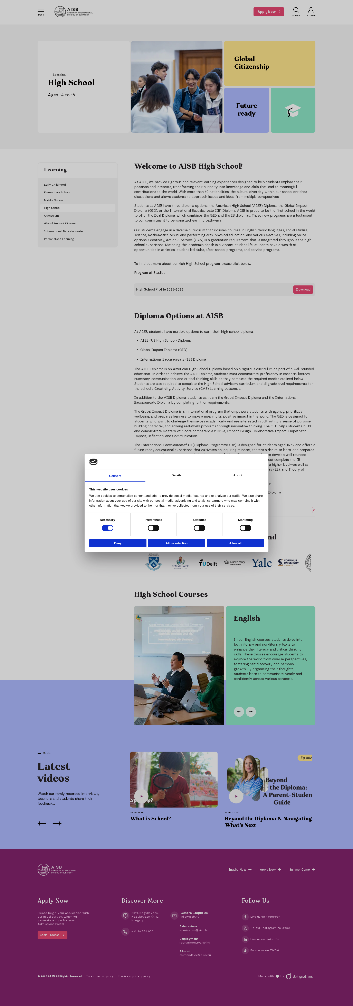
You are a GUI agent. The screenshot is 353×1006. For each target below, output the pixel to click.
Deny (118, 543)
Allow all (235, 543)
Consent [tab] (115, 476)
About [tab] (237, 475)
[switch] (153, 528)
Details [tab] (177, 475)
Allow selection (177, 543)
